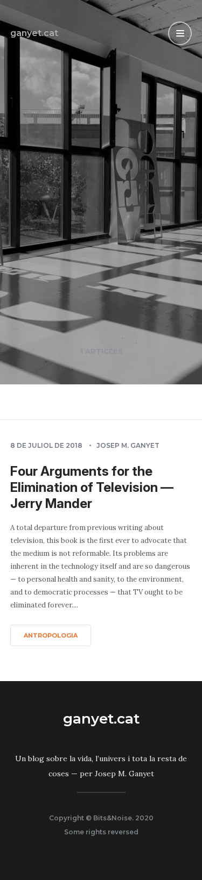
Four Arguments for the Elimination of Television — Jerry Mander (91, 487)
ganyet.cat (34, 33)
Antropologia (51, 635)
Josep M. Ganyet (127, 445)
